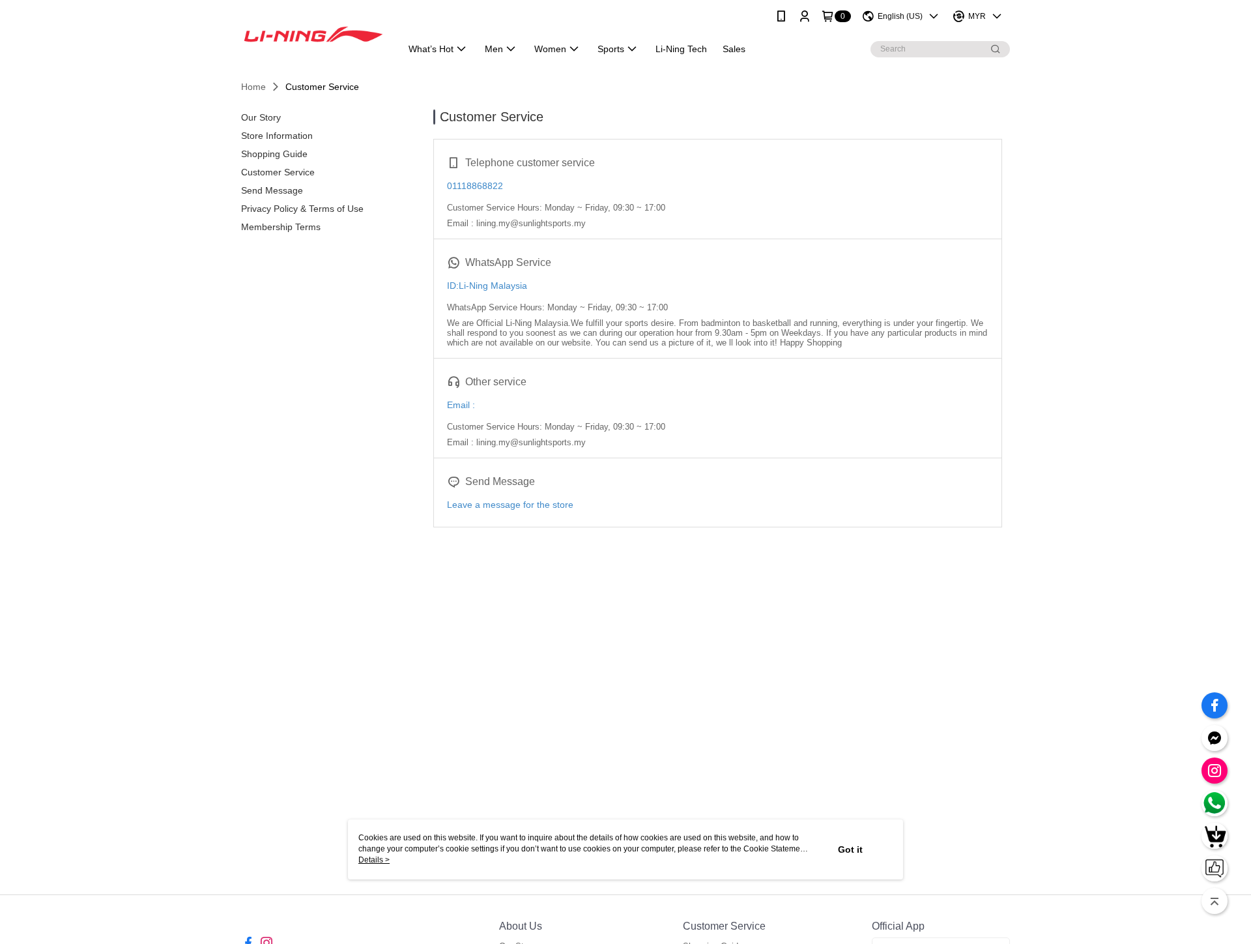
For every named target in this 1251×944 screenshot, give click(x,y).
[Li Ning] (313, 34)
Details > (374, 859)
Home (253, 86)
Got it (850, 849)
